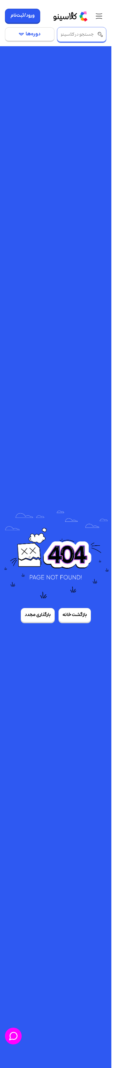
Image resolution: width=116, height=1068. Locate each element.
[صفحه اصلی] (70, 16)
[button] (99, 16)
